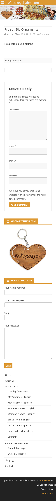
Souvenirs (13, 436)
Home (8, 375)
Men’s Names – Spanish (20, 402)
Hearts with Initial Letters (20, 431)
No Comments (43, 34)
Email (12, 161)
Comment (15, 109)
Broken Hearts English (19, 419)
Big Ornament (15, 60)
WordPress (47, 493)
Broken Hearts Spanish (19, 425)
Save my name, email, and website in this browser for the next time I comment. (27, 194)
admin (10, 34)
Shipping (9, 460)
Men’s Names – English (19, 396)
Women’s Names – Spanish (21, 413)
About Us (9, 380)
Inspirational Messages (16, 443)
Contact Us (10, 466)
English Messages (17, 453)
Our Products (12, 386)
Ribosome (45, 480)
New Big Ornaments (18, 391)
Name (12, 146)
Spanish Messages (17, 448)
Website (13, 175)
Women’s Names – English (21, 408)
